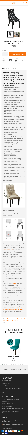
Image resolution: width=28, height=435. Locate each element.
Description (5, 68)
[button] (3, 364)
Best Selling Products (12, 318)
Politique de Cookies (6, 406)
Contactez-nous (5, 383)
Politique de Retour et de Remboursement (12, 408)
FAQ (2, 392)
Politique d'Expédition (7, 403)
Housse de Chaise (21, 318)
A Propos (13, 68)
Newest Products (13, 320)
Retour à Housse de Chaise (15, 370)
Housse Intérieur (5, 320)
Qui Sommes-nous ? (6, 380)
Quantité (4, 50)
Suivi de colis (4, 385)
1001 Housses (8, 428)
